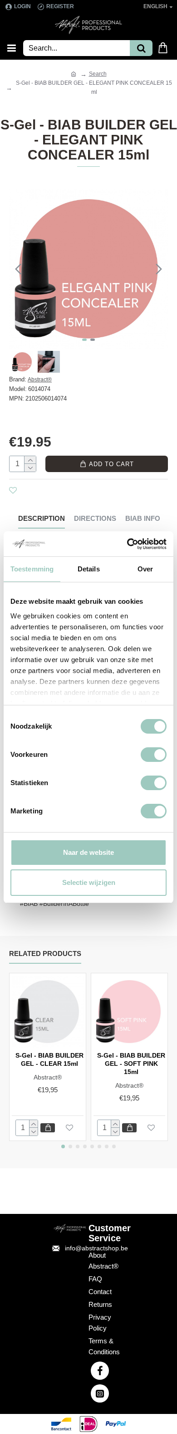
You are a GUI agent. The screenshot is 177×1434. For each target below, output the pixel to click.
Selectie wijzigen (88, 882)
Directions (95, 518)
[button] (18, 269)
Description (41, 518)
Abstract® (40, 379)
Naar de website (88, 852)
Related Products (45, 953)
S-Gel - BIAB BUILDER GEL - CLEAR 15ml (49, 1059)
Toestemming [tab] (32, 569)
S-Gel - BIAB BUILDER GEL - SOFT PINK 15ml (131, 1063)
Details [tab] (89, 569)
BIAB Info (142, 518)
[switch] (154, 754)
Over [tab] (145, 569)
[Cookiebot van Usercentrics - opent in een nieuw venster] (127, 544)
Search (98, 74)
